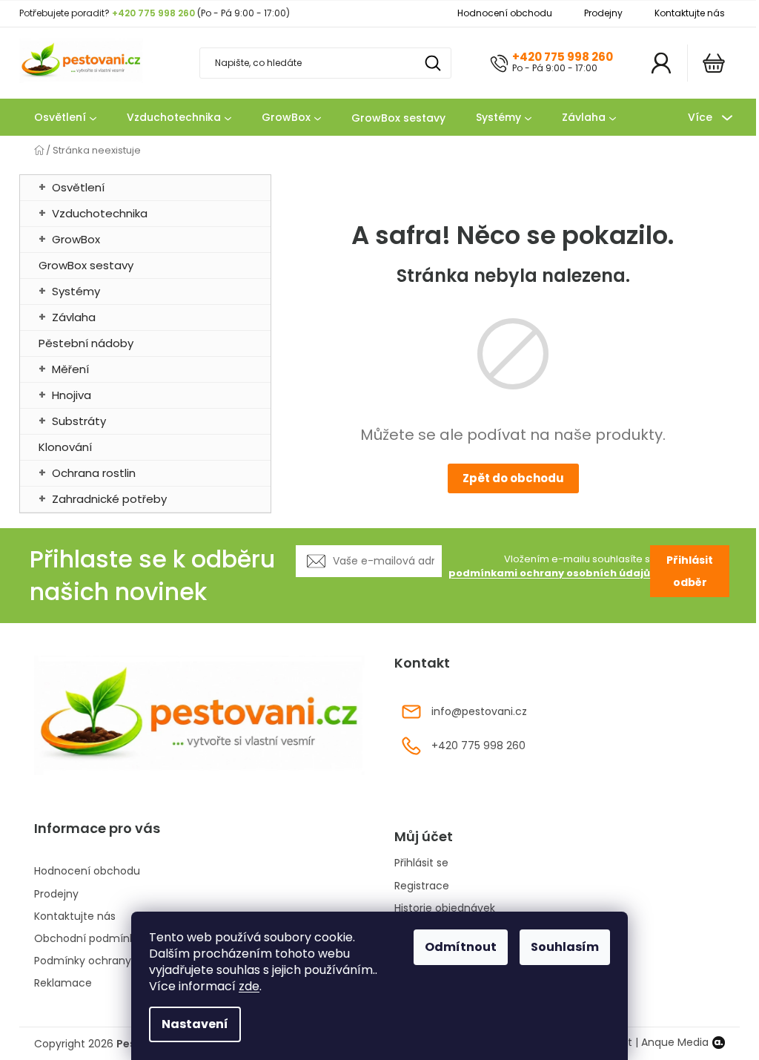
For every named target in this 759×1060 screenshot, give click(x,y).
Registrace (421, 886)
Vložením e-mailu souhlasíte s (549, 566)
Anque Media (675, 1043)
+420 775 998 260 (562, 56)
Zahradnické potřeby (109, 499)
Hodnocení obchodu (504, 13)
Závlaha (74, 317)
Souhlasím (565, 946)
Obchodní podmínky (87, 938)
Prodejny (603, 13)
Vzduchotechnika (100, 213)
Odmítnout (461, 946)
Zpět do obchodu (513, 478)
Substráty (79, 421)
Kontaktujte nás (689, 13)
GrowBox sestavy (86, 265)
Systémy (76, 291)
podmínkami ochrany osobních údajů (549, 573)
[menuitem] (65, 118)
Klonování (65, 447)
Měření (70, 369)
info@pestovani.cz (479, 711)
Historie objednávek (444, 908)
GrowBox (76, 239)
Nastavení (195, 1024)
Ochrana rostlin (94, 473)
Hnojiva (71, 395)
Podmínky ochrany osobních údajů (124, 960)
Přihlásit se (421, 863)
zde (249, 986)
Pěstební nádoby (86, 343)
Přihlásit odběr (689, 571)
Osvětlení (78, 187)
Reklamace (63, 982)
